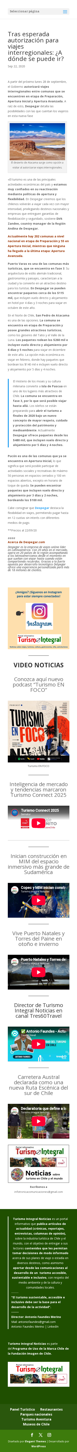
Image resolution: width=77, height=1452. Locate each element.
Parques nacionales (36, 1414)
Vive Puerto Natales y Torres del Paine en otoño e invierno (38, 938)
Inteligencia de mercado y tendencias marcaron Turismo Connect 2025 (38, 789)
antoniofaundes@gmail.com (37, 1322)
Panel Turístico (22, 1409)
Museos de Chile (36, 1424)
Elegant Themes (35, 1441)
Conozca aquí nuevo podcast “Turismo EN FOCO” (38, 684)
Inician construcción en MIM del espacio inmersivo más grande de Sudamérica (38, 864)
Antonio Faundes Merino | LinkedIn (35, 1326)
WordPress (38, 1446)
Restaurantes (51, 1409)
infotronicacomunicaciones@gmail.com (38, 1192)
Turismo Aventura (36, 1419)
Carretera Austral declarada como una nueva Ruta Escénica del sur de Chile (38, 1085)
